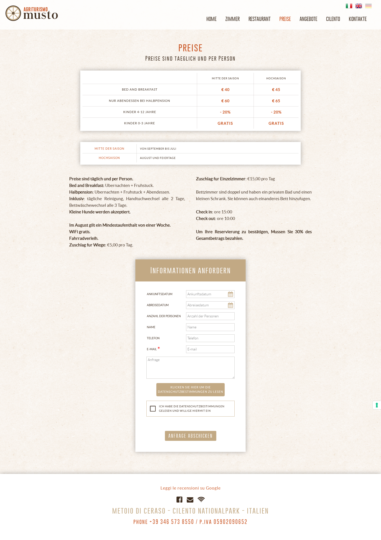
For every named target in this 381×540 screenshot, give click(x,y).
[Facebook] (179, 499)
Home (211, 18)
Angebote (308, 18)
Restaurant (259, 18)
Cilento (333, 18)
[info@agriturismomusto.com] (190, 499)
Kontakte (358, 18)
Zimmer (232, 18)
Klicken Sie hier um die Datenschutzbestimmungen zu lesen (190, 389)
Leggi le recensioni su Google (191, 488)
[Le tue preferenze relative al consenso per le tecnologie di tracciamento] (377, 405)
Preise (285, 18)
